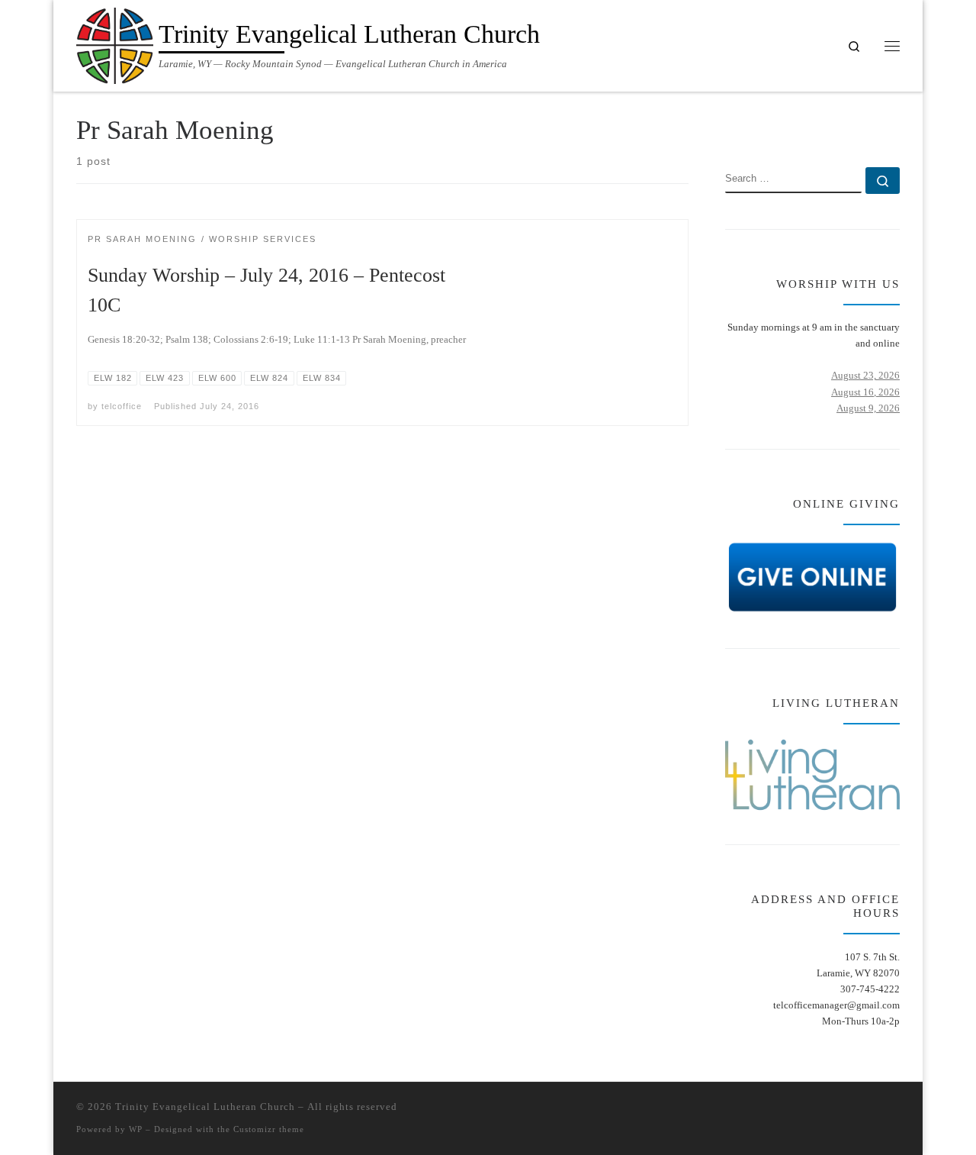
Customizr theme (268, 1129)
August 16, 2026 (865, 392)
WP (136, 1129)
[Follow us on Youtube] (895, 124)
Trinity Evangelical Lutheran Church (205, 1106)
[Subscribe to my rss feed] (849, 124)
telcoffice (121, 406)
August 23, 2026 (865, 375)
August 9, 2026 (868, 408)
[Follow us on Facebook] (872, 124)
